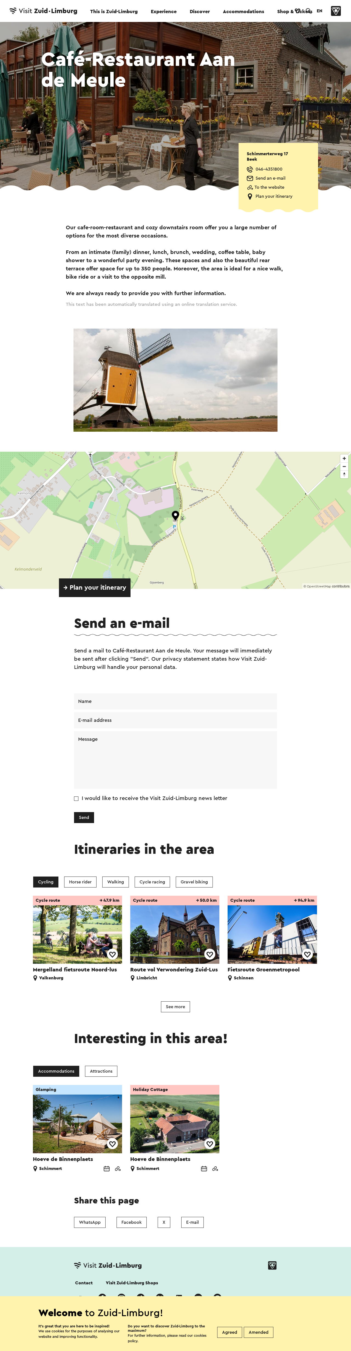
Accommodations (243, 11)
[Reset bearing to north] (344, 474)
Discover (200, 11)
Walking (115, 882)
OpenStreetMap (319, 586)
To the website (269, 187)
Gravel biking (194, 882)
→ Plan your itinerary (94, 587)
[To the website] (117, 1169)
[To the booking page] (106, 1169)
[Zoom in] (344, 458)
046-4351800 (269, 169)
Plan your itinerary (274, 196)
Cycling (45, 882)
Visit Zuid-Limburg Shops (132, 1283)
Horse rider (80, 882)
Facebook (131, 1222)
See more (175, 1007)
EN (319, 11)
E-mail (192, 1222)
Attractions (101, 1071)
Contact (84, 1283)
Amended (258, 1332)
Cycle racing (152, 882)
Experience (164, 11)
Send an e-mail (270, 178)
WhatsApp (90, 1222)
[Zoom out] (344, 466)
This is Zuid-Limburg (114, 11)
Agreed (229, 1332)
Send (84, 817)
